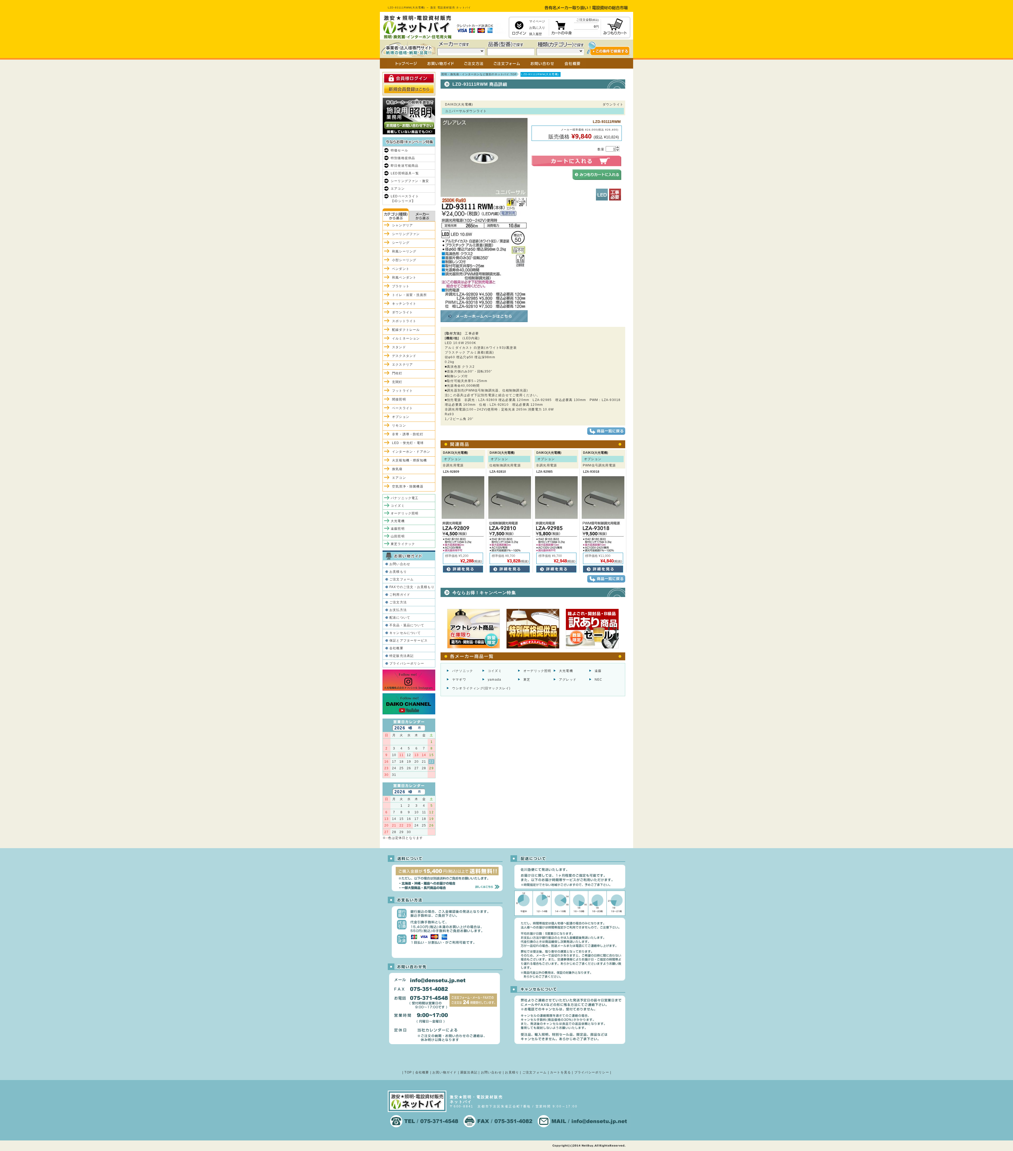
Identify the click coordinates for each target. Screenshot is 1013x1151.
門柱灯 (397, 373)
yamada (494, 679)
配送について (399, 617)
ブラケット (400, 286)
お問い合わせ (399, 564)
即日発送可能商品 (405, 166)
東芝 (526, 679)
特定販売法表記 (401, 656)
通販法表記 (468, 1072)
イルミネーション (406, 338)
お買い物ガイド (444, 1072)
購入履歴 (535, 34)
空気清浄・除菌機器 (407, 486)
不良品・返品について (406, 625)
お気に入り (537, 28)
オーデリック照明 (537, 671)
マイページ (537, 21)
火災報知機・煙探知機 (409, 460)
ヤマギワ (459, 679)
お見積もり (398, 572)
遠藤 (598, 671)
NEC (599, 679)
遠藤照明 (398, 529)
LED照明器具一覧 (405, 173)
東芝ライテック (403, 544)
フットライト (402, 391)
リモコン (399, 425)
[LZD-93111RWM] (484, 306)
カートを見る (560, 1072)
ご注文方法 (398, 602)
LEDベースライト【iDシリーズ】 (405, 198)
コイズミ (495, 671)
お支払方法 (398, 610)
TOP (408, 1072)
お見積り (512, 1072)
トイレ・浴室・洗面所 (409, 295)
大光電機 (566, 671)
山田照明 (398, 536)
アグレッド (567, 679)
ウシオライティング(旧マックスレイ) (481, 688)
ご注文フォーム (401, 579)
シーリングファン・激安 (410, 181)
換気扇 (397, 469)
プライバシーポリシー (406, 663)
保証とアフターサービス (408, 640)
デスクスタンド (404, 356)
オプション (400, 417)
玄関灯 (397, 382)
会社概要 (396, 648)
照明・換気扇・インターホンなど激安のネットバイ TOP (479, 74)
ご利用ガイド (399, 594)
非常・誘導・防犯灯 (407, 434)
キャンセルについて (405, 633)
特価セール (399, 150)
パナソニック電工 (405, 498)
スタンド (399, 347)
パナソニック (462, 671)
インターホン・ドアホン (411, 451)
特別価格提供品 (403, 158)
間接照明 (399, 399)
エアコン (398, 188)
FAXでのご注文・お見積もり (411, 587)
